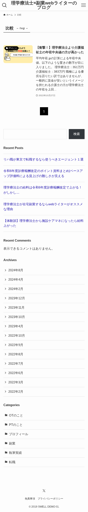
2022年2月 (15, 391)
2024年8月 (15, 270)
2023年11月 (16, 307)
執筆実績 (15, 452)
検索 (76, 134)
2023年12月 (16, 298)
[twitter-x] (44, 491)
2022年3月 (15, 382)
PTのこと (16, 424)
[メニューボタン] (83, 5)
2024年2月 (15, 289)
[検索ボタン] (4, 5)
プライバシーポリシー (50, 498)
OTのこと (16, 415)
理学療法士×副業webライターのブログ (44, 5)
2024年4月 (15, 279)
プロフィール (18, 434)
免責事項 (30, 498)
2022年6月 (15, 373)
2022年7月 (15, 363)
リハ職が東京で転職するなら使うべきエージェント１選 (43, 159)
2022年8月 (15, 354)
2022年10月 (16, 335)
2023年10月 (16, 317)
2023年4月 (15, 326)
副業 (12, 443)
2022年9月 (15, 345)
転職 (12, 462)
